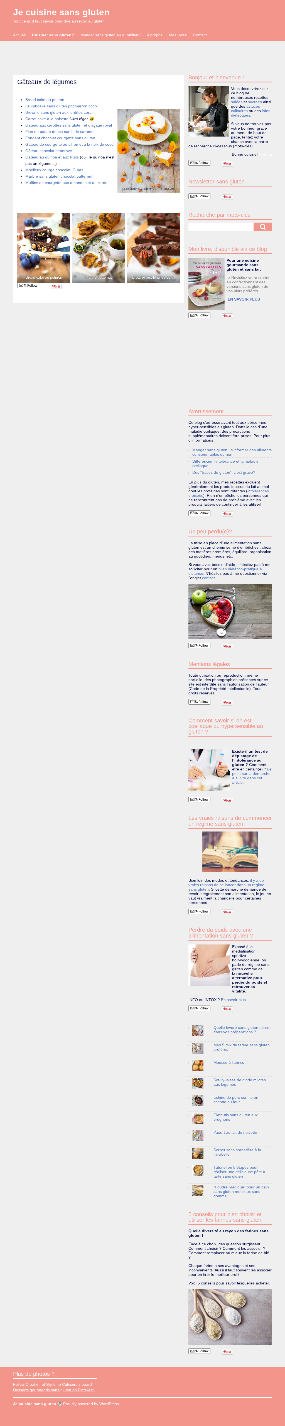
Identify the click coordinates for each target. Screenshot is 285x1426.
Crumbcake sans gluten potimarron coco (61, 106)
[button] (148, 151)
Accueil (19, 35)
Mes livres (178, 35)
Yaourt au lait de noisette (235, 1132)
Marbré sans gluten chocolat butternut (58, 176)
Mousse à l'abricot (229, 1062)
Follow (31, 286)
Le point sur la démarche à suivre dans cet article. (252, 776)
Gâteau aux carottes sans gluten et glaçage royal (68, 125)
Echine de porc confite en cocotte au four (235, 1099)
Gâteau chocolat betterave (48, 150)
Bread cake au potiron (44, 99)
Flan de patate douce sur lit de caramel (59, 131)
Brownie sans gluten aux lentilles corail (59, 112)
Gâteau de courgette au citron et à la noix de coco (69, 144)
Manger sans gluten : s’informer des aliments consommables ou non (232, 452)
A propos (155, 35)
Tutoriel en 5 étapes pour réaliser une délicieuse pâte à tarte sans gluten (239, 1171)
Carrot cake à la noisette (46, 119)
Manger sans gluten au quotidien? (110, 35)
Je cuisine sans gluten (61, 12)
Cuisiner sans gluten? (53, 35)
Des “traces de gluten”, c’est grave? (223, 472)
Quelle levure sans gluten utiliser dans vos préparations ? (242, 1029)
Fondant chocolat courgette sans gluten (60, 138)
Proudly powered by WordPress (91, 1404)
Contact (200, 35)
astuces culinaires (245, 108)
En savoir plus (233, 999)
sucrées (255, 102)
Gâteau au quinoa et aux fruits (52, 157)
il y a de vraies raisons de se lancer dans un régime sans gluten (226, 884)
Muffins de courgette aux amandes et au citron (66, 182)
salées (236, 102)
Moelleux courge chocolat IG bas (54, 170)
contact (208, 578)
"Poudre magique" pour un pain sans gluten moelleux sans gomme (241, 1191)
